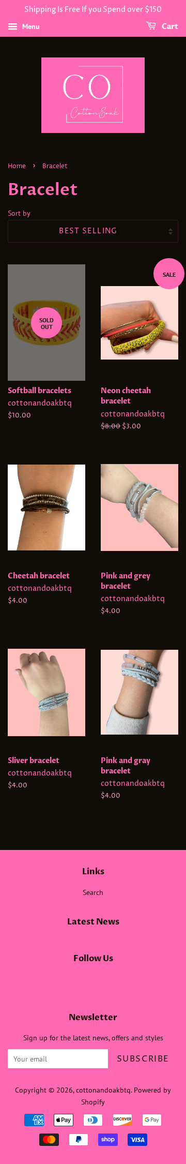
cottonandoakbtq (103, 1090)
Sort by (19, 213)
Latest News (93, 922)
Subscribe (143, 1059)
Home (17, 166)
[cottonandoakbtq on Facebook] (93, 982)
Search (93, 892)
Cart (169, 27)
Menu (30, 26)
